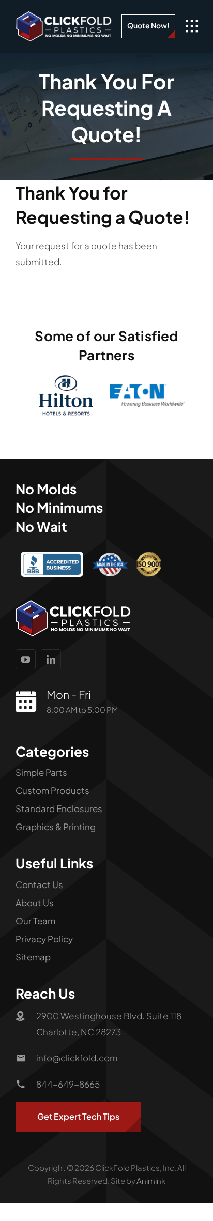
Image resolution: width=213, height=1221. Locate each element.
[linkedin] (51, 668)
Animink (150, 1189)
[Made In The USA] (110, 565)
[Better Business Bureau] (52, 564)
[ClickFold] (64, 15)
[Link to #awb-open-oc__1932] (192, 26)
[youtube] (26, 668)
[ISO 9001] (148, 564)
